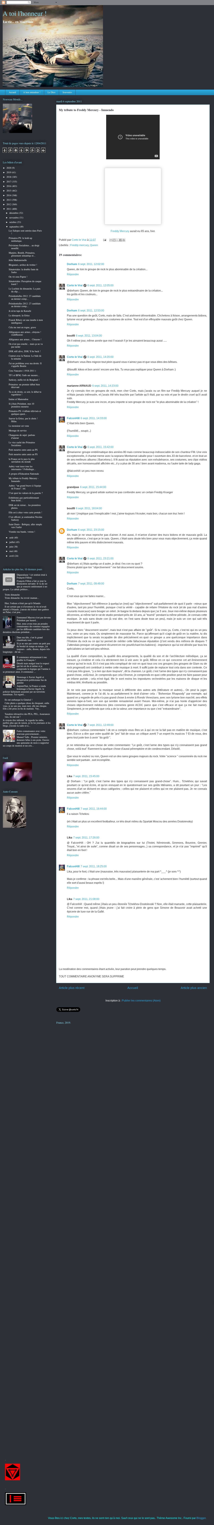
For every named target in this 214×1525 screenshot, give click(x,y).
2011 (9, 208)
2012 (9, 204)
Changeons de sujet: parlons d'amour (22, 436)
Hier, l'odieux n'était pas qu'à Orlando (22, 603)
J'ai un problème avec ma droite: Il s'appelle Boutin (25, 365)
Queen (94, 245)
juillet (12, 542)
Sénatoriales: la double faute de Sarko (23, 271)
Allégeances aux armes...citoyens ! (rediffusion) (25, 333)
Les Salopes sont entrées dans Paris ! (25, 232)
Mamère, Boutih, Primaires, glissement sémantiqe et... (22, 254)
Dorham (72, 264)
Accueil (12, 92)
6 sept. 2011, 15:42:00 (100, 447)
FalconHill (73, 418)
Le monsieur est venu (19, 425)
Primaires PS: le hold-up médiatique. (20, 239)
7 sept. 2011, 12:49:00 (100, 725)
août (11, 537)
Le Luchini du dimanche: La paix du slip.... (24, 290)
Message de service (18, 430)
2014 (9, 195)
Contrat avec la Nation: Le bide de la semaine (25, 357)
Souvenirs (67, 92)
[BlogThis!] (114, 240)
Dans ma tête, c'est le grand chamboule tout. (30, 639)
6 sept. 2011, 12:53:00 (91, 310)
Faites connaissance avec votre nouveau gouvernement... (31, 732)
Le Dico (51, 92)
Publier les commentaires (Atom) (141, 1000)
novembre (14, 217)
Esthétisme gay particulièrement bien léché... (24, 499)
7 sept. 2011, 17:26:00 (86, 837)
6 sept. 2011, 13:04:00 (89, 335)
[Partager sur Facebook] (120, 240)
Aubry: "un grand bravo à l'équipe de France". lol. (25, 487)
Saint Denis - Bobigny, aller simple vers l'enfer (25, 526)
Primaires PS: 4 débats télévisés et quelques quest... (25, 412)
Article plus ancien (194, 988)
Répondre (73, 274)
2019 (9, 172)
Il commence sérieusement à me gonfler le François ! (32, 659)
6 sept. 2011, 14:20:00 (100, 356)
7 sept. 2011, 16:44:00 (94, 808)
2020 (9, 167)
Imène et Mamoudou (18, 399)
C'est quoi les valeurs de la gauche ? (26, 493)
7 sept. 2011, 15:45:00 (86, 776)
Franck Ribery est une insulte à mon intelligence (26, 321)
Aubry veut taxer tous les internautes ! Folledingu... (22, 468)
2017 (9, 181)
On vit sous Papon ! (18, 276)
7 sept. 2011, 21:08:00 (86, 899)
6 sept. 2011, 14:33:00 (94, 418)
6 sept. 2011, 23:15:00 (91, 529)
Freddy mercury (79, 245)
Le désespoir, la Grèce (19, 315)
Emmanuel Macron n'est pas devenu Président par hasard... (34, 619)
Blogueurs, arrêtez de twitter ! (23, 264)
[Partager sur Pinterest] (123, 240)
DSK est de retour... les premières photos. (25, 506)
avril (11, 555)
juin (11, 546)
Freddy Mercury (120, 231)
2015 (9, 190)
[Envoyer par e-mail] (111, 240)
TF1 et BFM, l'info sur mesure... (24, 375)
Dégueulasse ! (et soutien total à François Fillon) (32, 576)
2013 (9, 199)
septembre (14, 226)
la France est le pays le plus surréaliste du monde (22, 460)
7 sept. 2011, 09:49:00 (91, 583)
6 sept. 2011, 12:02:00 (91, 264)
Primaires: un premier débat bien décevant (24, 386)
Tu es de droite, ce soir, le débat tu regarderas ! (25, 393)
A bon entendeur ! (31, 92)
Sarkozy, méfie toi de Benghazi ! (24, 379)
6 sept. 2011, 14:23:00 (105, 385)
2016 (9, 186)
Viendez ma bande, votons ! (22, 531)
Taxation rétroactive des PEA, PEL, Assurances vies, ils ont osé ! (27, 715)
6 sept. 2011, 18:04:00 (89, 508)
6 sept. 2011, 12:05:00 (100, 285)
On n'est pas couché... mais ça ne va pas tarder (26, 345)
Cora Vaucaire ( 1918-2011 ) (22, 370)
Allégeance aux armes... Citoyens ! (25, 339)
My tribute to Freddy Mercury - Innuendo (24, 480)
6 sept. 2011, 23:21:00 (100, 558)
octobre (13, 222)
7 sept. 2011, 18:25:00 (94, 866)
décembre (14, 212)
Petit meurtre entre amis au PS (23, 449)
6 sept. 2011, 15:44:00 (93, 487)
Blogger (201, 1518)
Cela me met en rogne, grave (22, 327)
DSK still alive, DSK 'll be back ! (25, 351)
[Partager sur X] (117, 240)
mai (11, 551)
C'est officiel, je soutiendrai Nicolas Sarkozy (25, 518)
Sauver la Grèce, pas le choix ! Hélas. (23, 420)
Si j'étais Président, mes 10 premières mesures (21, 405)
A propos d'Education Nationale (24, 473)
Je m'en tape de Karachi (20, 310)
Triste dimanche (12, 594)
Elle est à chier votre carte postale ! (25, 512)
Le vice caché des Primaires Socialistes (22, 444)
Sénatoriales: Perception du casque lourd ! (25, 283)
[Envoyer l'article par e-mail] (104, 239)
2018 (9, 176)
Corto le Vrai (74, 285)
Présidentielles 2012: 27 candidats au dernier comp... (25, 297)
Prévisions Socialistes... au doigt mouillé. (24, 247)
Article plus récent (71, 988)
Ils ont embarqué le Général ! (18, 699)
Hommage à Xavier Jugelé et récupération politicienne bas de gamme (32, 679)
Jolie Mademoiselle (18, 260)
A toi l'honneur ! (25, 13)
